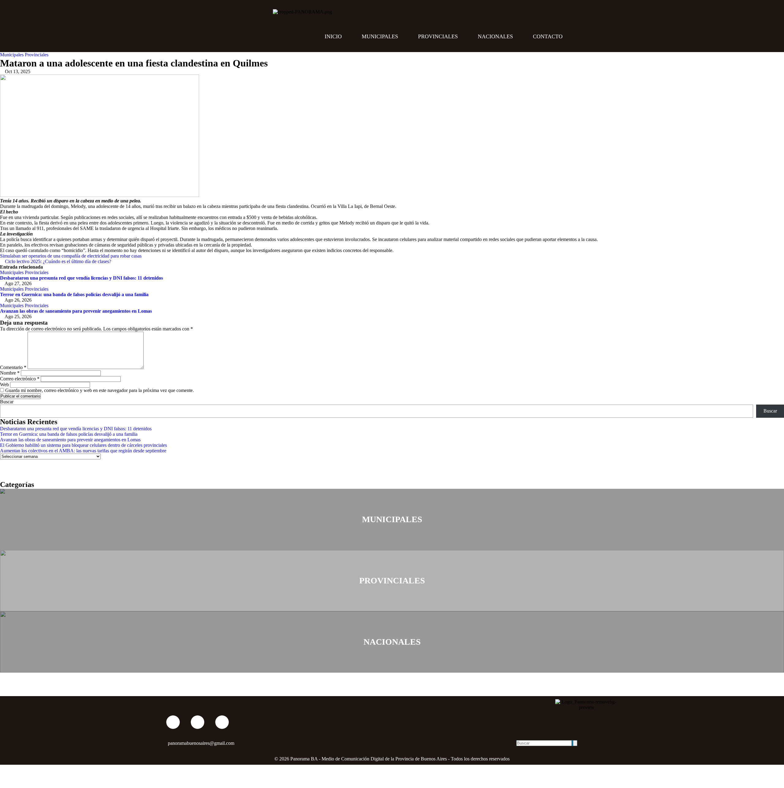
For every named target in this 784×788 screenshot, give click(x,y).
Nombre (10, 372)
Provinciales (438, 36)
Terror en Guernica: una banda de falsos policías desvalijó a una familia (74, 294)
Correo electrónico (20, 378)
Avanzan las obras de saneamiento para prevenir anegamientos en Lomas (76, 311)
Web (4, 384)
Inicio (333, 36)
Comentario (13, 367)
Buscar (6, 401)
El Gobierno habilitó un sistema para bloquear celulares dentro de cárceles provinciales (83, 445)
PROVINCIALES (392, 580)
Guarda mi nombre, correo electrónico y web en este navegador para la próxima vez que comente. (99, 390)
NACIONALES (392, 642)
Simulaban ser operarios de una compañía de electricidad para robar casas (71, 255)
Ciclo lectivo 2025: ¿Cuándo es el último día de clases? (57, 261)
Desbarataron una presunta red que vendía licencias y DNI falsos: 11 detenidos (81, 278)
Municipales (380, 36)
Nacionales (495, 36)
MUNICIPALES (392, 519)
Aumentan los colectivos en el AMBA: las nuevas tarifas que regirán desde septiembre (83, 450)
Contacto (548, 36)
